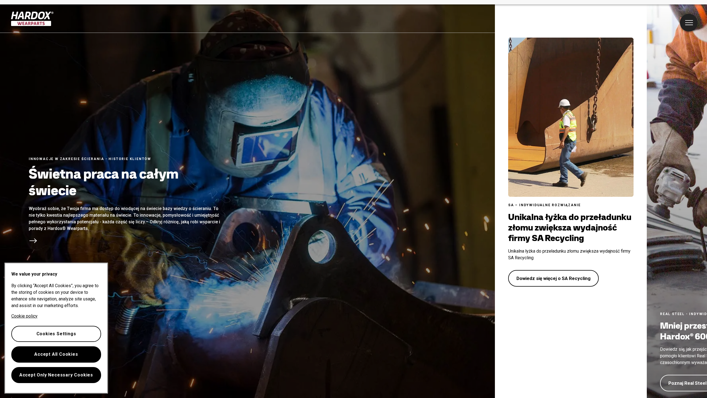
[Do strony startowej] (32, 19)
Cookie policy (24, 316)
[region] (56, 328)
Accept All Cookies (56, 354)
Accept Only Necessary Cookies (56, 375)
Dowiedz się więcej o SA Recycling (553, 278)
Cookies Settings (56, 333)
